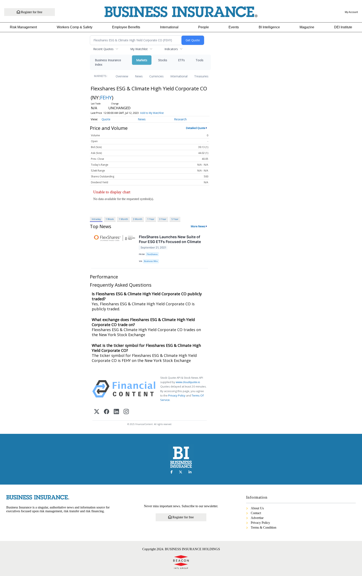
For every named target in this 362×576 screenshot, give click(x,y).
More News (198, 226)
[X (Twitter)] (96, 412)
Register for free (31, 12)
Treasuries (201, 76)
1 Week (110, 219)
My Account (351, 12)
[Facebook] (106, 412)
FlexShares (152, 254)
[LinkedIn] (116, 412)
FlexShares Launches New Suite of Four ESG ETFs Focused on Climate (170, 239)
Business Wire (151, 261)
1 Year (150, 219)
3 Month (137, 219)
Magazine (307, 27)
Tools (199, 60)
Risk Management (23, 27)
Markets (141, 60)
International (169, 27)
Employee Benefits (126, 27)
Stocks (162, 60)
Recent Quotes (103, 49)
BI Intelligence (269, 27)
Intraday (96, 219)
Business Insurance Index (108, 62)
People (203, 27)
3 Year (162, 219)
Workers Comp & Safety (74, 27)
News (139, 76)
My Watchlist (139, 49)
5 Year (174, 219)
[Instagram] (126, 412)
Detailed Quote (195, 128)
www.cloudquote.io (188, 382)
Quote (106, 119)
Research (180, 119)
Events (234, 27)
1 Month (123, 219)
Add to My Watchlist (152, 113)
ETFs (181, 60)
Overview (122, 76)
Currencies (156, 76)
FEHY (106, 97)
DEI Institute (343, 27)
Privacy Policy (176, 395)
